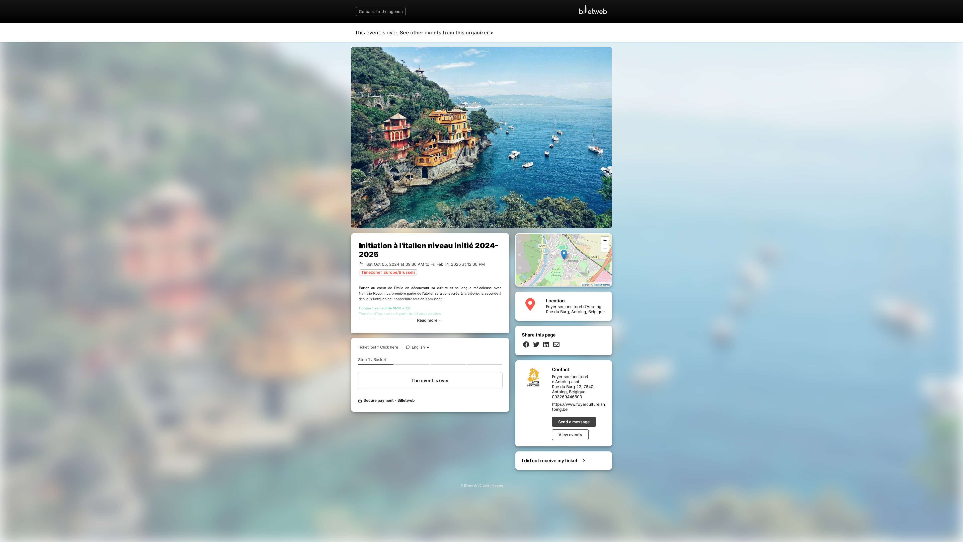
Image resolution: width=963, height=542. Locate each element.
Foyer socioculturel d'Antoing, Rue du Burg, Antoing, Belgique (575, 309)
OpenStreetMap (602, 284)
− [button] (605, 248)
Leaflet (585, 284)
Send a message (574, 421)
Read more (427, 320)
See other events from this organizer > (446, 33)
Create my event (491, 485)
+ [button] (605, 240)
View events (570, 434)
